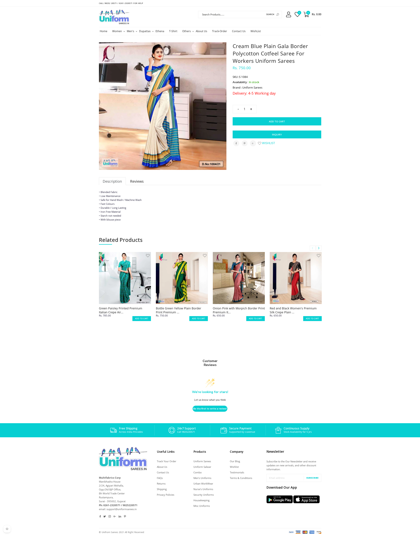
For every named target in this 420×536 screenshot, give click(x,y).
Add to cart (277, 121)
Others (187, 31)
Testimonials (237, 472)
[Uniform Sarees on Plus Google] (115, 516)
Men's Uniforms (202, 478)
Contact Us (239, 31)
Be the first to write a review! (210, 408)
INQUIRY (277, 134)
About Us (201, 31)
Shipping (162, 489)
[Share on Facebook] (236, 143)
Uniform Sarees (202, 461)
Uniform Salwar (202, 466)
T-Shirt (173, 31)
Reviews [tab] (137, 181)
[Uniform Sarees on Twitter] (104, 516)
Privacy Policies (165, 494)
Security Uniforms (203, 494)
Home (103, 31)
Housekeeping (201, 500)
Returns (161, 483)
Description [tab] (112, 181)
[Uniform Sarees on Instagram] (109, 516)
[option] (124, 289)
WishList (256, 31)
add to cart (141, 318)
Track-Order (219, 31)
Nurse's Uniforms (203, 489)
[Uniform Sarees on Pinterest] (125, 516)
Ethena (160, 31)
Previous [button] (312, 248)
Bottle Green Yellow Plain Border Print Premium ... (178, 310)
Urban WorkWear (203, 483)
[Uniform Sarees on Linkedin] (120, 516)
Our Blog (235, 461)
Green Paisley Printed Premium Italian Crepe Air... (120, 310)
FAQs (160, 478)
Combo (197, 472)
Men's (131, 31)
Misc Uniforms (201, 505)
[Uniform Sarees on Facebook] (100, 516)
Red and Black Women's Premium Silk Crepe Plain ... (293, 310)
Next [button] (319, 248)
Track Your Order (166, 461)
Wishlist (268, 143)
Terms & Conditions (241, 478)
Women (117, 31)
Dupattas (145, 31)
